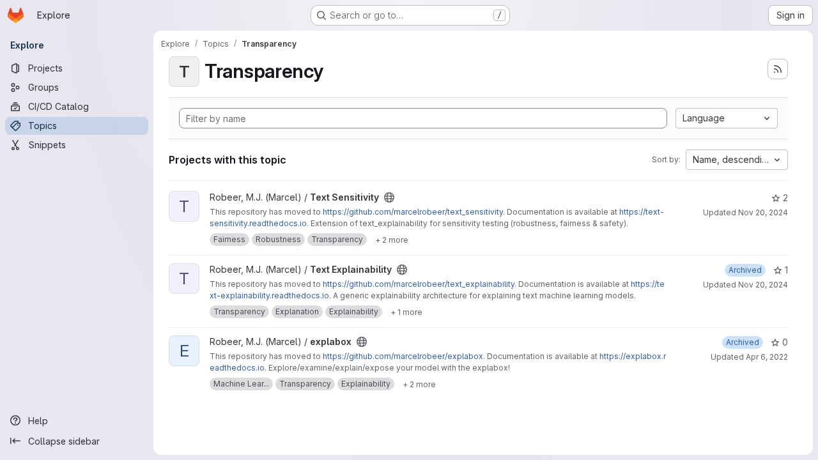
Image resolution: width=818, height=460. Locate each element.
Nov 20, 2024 (763, 212)
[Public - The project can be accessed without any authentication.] (389, 197)
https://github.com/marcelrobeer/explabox (403, 356)
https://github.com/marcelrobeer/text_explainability (418, 284)
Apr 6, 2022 (767, 357)
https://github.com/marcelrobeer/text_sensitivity (413, 212)
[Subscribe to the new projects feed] (778, 69)
